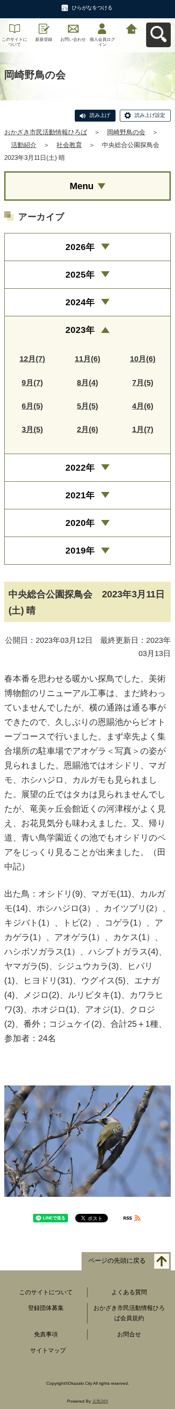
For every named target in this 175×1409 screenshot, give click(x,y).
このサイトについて (14, 42)
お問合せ (129, 1334)
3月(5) (32, 429)
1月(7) (142, 429)
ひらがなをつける (92, 8)
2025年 (80, 274)
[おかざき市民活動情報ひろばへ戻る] (131, 27)
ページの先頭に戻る (117, 1260)
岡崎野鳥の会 (126, 132)
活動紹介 (24, 144)
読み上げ (100, 115)
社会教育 (69, 144)
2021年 (80, 495)
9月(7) (32, 382)
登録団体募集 (46, 1307)
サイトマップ (48, 1350)
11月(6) (87, 359)
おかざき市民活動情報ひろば (45, 132)
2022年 (80, 467)
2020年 (80, 523)
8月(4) (87, 382)
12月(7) (32, 359)
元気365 (100, 1401)
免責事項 (46, 1334)
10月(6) (142, 359)
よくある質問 (129, 1292)
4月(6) (142, 406)
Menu (81, 186)
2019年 (80, 550)
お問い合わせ (73, 39)
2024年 (80, 302)
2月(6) (87, 429)
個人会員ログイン (102, 42)
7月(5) (142, 382)
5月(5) (87, 406)
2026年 (80, 247)
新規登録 (43, 39)
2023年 (80, 330)
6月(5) (32, 406)
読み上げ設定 (150, 115)
